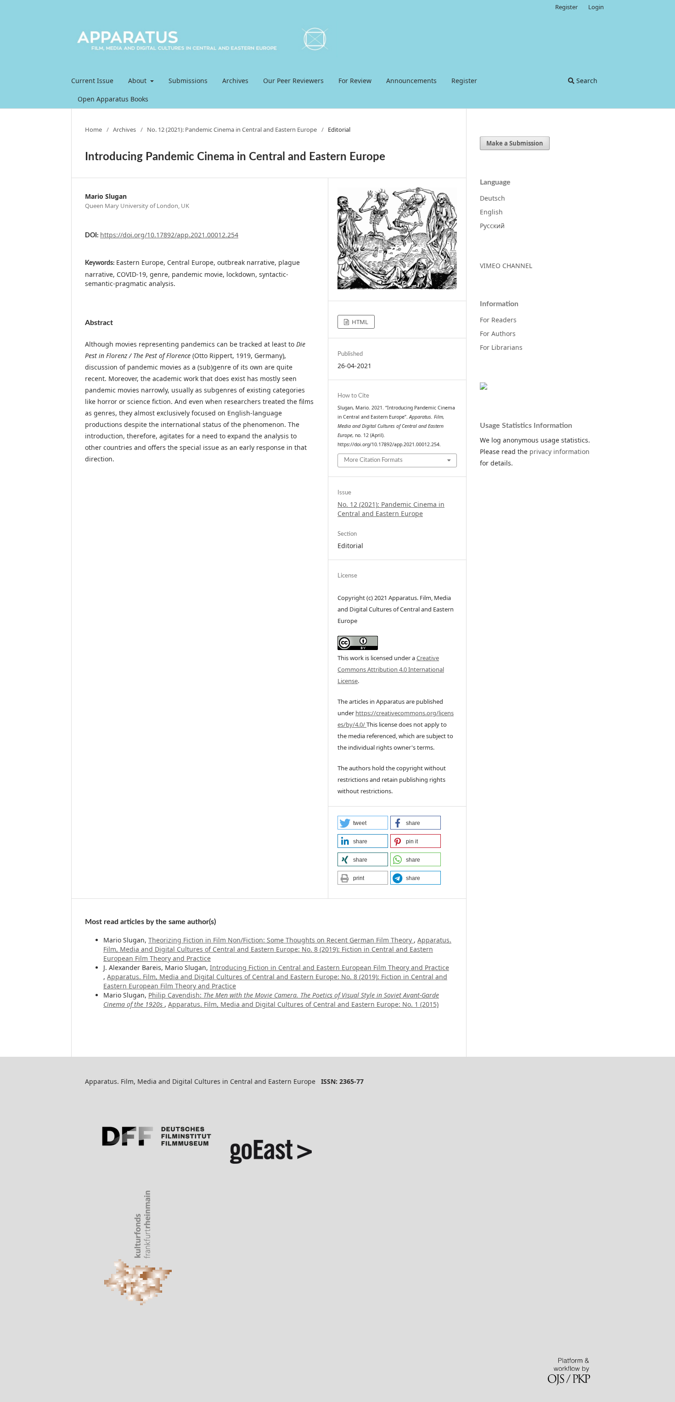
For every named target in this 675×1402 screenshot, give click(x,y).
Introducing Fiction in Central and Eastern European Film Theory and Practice (329, 967)
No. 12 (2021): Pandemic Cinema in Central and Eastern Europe (232, 129)
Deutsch (492, 198)
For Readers (498, 319)
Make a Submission (514, 143)
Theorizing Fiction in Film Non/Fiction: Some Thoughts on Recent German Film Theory (281, 940)
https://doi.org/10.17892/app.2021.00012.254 (169, 234)
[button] (363, 823)
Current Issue (92, 80)
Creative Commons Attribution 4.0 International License (391, 669)
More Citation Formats (373, 460)
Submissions (188, 80)
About (138, 80)
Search (585, 80)
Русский (492, 225)
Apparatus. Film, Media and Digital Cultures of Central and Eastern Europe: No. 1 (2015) (303, 1004)
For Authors (498, 333)
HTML (359, 322)
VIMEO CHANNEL (506, 265)
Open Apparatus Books (113, 99)
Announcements (411, 80)
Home (93, 129)
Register (464, 80)
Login (596, 7)
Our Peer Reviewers (293, 80)
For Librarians (501, 347)
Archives (235, 80)
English (491, 211)
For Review (354, 80)
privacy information (559, 451)
